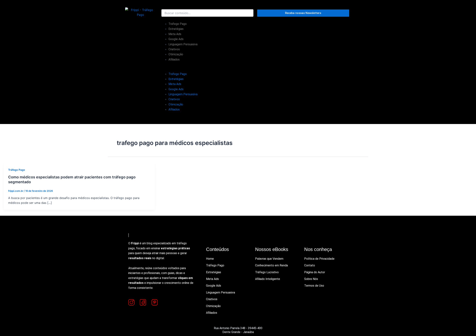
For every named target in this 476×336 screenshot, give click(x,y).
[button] (255, 68)
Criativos (174, 49)
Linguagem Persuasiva (182, 44)
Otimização (175, 54)
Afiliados (174, 59)
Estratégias (176, 29)
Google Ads (176, 39)
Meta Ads (174, 34)
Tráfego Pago (177, 24)
